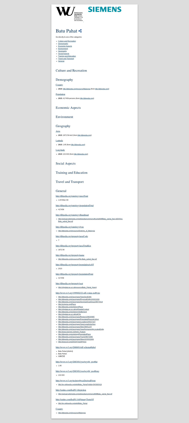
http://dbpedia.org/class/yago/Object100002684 (76, 339)
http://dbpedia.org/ (102, 89)
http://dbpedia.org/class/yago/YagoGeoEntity (74, 297)
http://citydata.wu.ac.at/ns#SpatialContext (73, 309)
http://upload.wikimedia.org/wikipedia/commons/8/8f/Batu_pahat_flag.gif (85, 394)
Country (59, 84)
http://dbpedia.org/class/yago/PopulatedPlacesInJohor (78, 319)
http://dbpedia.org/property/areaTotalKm (73, 245)
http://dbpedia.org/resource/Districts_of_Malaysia (76, 231)
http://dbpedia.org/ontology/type (70, 226)
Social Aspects (63, 54)
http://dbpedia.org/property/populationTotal (74, 273)
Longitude (60, 149)
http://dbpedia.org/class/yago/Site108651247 (75, 327)
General (61, 61)
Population (60, 94)
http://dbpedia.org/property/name (70, 255)
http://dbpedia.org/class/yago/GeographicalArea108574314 (80, 302)
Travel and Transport (66, 59)
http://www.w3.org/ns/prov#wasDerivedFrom (75, 380)
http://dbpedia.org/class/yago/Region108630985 (76, 317)
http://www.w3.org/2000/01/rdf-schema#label (76, 347)
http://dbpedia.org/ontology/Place (70, 307)
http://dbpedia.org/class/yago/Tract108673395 (75, 337)
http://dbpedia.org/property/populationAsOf (75, 264)
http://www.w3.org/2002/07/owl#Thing (72, 342)
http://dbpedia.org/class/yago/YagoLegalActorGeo (76, 324)
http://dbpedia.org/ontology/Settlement (72, 312)
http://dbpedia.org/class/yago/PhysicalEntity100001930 (78, 299)
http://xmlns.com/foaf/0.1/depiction (71, 389)
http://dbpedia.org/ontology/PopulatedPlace (74, 334)
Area (58, 131)
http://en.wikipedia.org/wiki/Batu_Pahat (72, 403)
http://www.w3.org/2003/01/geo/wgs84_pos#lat (76, 361)
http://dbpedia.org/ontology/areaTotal (72, 196)
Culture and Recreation (67, 41)
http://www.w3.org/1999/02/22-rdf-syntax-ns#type (78, 292)
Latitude (59, 140)
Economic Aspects (65, 46)
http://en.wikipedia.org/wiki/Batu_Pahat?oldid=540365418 (80, 385)
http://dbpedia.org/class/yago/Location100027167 (76, 322)
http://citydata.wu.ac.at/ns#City (69, 314)
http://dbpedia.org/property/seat (69, 283)
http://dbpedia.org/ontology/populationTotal (75, 205)
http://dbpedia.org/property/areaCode (72, 236)
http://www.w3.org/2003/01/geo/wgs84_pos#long (77, 371)
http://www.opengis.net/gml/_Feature (72, 332)
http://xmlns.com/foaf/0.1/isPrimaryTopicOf (75, 399)
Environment (63, 49)
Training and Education (67, 56)
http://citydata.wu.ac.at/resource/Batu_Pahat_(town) (77, 287)
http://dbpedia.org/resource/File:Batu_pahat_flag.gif (77, 259)
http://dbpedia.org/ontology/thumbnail (72, 214)
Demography (63, 44)
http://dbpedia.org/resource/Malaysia (76, 89)
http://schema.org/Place (67, 304)
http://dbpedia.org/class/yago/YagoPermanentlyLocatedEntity (81, 329)
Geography (62, 51)
